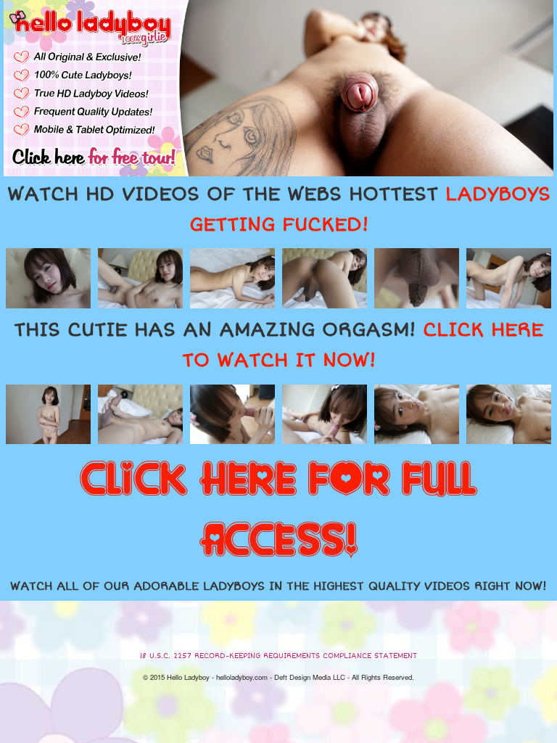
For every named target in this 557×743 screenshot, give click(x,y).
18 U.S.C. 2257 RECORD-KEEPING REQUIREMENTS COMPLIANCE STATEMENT (278, 656)
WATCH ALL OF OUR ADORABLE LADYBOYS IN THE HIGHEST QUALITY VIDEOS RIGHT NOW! (278, 586)
